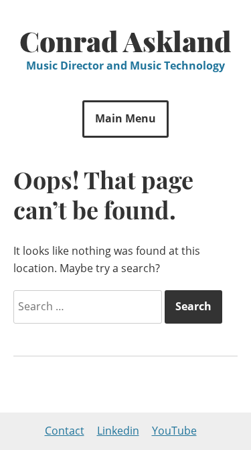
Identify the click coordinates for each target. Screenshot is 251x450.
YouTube (174, 430)
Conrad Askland (125, 41)
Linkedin (118, 430)
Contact (64, 430)
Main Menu (125, 118)
